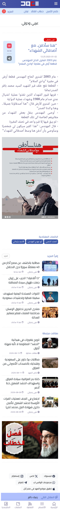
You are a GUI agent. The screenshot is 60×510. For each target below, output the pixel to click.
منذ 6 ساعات (16, 287)
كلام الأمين (52, 11)
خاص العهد (33, 372)
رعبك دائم (33, 497)
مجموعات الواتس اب (42, 482)
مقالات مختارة (32, 353)
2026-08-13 (14, 353)
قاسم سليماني (18, 242)
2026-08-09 (16, 392)
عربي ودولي (30, 23)
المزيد (10, 11)
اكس (32, 476)
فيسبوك (48, 476)
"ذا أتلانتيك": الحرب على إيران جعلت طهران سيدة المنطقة (24, 280)
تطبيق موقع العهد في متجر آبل (38, 489)
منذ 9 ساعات (16, 322)
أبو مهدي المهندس (34, 242)
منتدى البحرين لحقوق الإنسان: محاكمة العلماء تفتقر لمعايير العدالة (23, 313)
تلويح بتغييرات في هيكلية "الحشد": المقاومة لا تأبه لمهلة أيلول (22, 344)
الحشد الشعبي (51, 242)
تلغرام (21, 482)
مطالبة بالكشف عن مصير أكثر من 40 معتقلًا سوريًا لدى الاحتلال (21, 265)
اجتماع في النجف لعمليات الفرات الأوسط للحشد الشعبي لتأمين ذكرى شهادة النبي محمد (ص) (22, 403)
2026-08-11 (16, 372)
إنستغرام (16, 476)
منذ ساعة (18, 271)
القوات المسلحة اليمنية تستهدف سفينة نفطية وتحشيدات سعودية (21, 295)
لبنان (26, 11)
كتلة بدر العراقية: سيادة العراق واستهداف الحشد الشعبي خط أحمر (23, 383)
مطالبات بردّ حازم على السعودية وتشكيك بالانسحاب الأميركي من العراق (21, 363)
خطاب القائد (37, 11)
